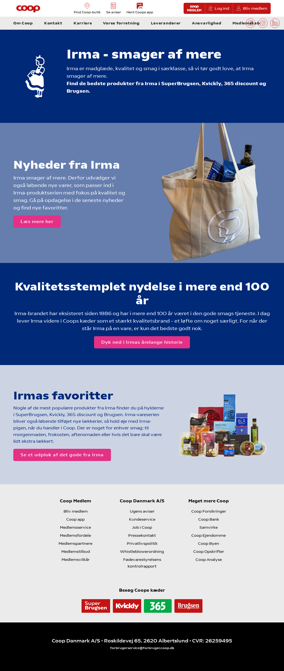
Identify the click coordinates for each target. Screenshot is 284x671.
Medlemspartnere (75, 543)
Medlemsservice (75, 527)
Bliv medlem (255, 8)
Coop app (75, 519)
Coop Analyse (209, 559)
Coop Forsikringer (208, 511)
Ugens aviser (142, 511)
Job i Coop (142, 527)
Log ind (222, 8)
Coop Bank (208, 519)
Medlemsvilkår (76, 559)
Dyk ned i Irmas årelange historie (142, 342)
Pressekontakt (142, 535)
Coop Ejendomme (208, 535)
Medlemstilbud (75, 551)
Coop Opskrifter (208, 551)
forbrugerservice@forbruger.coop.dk (142, 648)
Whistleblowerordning (142, 551)
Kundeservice (142, 519)
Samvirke (208, 527)
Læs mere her (37, 221)
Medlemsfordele (75, 535)
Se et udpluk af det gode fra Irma (62, 454)
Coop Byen (208, 543)
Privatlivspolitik (142, 543)
